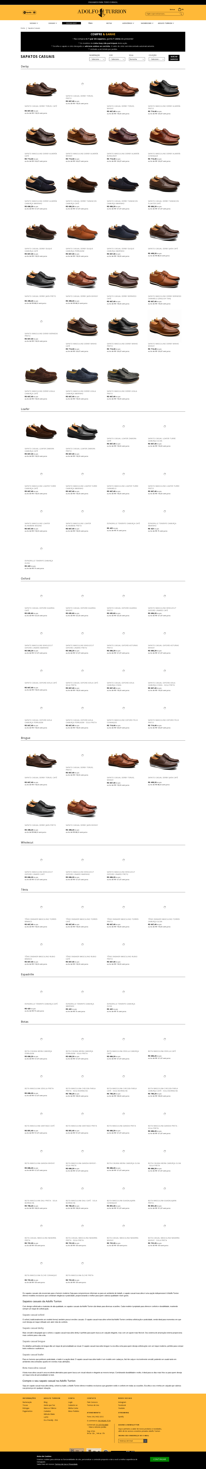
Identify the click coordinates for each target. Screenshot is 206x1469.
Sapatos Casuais (34, 28)
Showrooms (146, 23)
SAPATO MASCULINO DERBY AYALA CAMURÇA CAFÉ (40, 392)
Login (70, 1402)
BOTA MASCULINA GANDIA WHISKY (40, 1163)
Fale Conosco (92, 1402)
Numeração (27, 1402)
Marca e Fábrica (50, 1408)
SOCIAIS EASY (71, 23)
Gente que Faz (49, 1405)
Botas (109, 23)
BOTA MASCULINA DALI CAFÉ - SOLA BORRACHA (81, 1201)
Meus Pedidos (73, 1411)
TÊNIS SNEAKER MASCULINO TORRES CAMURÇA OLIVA (164, 920)
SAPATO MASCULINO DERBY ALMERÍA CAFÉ (41, 154)
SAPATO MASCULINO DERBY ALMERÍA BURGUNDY (123, 154)
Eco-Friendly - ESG (51, 1420)
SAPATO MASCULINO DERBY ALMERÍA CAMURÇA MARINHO (41, 202)
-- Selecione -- (95, 59)
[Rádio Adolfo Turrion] (29, 12)
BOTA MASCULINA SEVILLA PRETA (39, 1088)
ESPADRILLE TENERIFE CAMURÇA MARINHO (162, 524)
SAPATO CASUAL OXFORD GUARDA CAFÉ (39, 609)
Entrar (172, 9)
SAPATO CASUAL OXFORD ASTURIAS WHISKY (163, 646)
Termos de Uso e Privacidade (66, 1464)
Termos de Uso (93, 1405)
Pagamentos (27, 1411)
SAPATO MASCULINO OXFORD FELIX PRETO (163, 721)
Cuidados (47, 1411)
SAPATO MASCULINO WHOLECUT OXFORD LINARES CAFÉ (162, 609)
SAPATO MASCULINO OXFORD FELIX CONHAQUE (122, 721)
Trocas (25, 1405)
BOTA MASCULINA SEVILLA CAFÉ (162, 1051)
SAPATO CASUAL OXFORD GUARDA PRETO (122, 609)
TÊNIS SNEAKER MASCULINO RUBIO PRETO (122, 957)
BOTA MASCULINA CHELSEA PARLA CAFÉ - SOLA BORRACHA (122, 1089)
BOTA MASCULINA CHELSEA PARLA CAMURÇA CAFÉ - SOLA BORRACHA (163, 1089)
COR (111, 55)
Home (23, 28)
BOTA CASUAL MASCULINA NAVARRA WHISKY (122, 1239)
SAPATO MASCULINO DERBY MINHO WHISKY (163, 345)
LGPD (46, 1417)
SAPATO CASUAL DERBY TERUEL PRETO (79, 97)
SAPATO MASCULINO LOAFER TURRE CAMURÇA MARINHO (81, 487)
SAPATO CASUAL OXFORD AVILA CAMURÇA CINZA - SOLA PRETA (161, 684)
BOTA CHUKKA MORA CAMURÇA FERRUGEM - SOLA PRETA (79, 1052)
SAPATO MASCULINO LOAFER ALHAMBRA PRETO (78, 524)
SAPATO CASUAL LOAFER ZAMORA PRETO (80, 449)
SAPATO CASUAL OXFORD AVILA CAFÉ (41, 683)
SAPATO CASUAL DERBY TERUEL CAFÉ (41, 106)
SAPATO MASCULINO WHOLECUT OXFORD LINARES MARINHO (39, 646)
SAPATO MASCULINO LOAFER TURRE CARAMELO (122, 487)
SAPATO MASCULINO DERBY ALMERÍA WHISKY (82, 154)
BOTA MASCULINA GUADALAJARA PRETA (162, 1201)
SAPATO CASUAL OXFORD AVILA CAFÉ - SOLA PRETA (82, 684)
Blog (45, 1402)
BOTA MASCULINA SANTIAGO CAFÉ (40, 1126)
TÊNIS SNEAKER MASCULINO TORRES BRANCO (40, 920)
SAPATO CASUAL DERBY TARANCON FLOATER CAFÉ (163, 202)
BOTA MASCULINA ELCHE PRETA (79, 1275)
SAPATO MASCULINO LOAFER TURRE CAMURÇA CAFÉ (40, 487)
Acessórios (127, 23)
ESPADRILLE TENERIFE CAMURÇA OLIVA (39, 562)
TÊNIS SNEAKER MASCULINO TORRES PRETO (123, 920)
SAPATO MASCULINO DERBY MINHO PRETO (122, 345)
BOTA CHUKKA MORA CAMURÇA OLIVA (123, 1163)
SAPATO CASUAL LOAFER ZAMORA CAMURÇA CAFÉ (39, 449)
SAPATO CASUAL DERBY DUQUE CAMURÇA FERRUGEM (79, 249)
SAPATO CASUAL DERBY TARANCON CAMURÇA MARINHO (122, 202)
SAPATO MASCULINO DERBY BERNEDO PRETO (41, 334)
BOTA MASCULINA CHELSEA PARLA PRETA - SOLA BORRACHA (81, 1089)
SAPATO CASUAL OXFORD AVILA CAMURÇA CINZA (120, 684)
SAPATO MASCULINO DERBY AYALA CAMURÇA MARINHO (81, 392)
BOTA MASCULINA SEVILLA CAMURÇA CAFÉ (123, 1052)
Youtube (121, 1408)
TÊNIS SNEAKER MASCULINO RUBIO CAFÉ (81, 957)
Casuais (52, 23)
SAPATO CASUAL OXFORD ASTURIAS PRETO (122, 646)
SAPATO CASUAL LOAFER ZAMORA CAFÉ (121, 439)
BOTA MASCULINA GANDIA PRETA (121, 1126)
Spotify (121, 1416)
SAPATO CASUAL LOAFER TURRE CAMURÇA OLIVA (162, 439)
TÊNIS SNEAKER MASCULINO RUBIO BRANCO (40, 957)
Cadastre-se (72, 1405)
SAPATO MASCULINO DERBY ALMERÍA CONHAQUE (164, 154)
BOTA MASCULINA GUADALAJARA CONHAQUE (121, 1201)
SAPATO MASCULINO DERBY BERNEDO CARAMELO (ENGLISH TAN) (164, 297)
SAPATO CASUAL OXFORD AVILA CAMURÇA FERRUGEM (38, 721)
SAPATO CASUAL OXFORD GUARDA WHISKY (81, 609)
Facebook (122, 1405)
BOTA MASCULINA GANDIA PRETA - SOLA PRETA (163, 1127)
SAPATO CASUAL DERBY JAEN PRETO (40, 296)
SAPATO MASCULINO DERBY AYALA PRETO (122, 392)
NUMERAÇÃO (94, 55)
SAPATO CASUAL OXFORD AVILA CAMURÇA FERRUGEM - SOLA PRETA (81, 721)
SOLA (131, 55)
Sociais (33, 23)
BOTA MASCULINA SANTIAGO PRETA (81, 1126)
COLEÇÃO (153, 55)
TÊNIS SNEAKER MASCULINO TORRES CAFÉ (82, 920)
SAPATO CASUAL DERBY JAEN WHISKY (82, 296)
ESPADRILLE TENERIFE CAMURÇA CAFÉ (123, 523)
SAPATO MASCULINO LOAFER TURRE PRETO (163, 487)
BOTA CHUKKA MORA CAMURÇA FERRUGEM (38, 1052)
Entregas (26, 1408)
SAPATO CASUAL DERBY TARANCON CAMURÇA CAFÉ (81, 202)
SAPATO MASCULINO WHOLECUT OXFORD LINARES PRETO (80, 646)
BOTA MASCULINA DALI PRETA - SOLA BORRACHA (41, 1201)
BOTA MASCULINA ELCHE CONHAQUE (41, 1275)
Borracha (133, 59)
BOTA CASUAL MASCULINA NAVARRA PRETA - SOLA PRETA (81, 1239)
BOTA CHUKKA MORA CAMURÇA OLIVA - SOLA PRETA (164, 1164)
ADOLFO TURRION (102, 12)
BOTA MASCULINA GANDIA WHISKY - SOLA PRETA (81, 1164)
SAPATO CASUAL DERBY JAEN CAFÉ (163, 248)
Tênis (90, 23)
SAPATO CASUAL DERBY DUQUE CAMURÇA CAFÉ (38, 249)
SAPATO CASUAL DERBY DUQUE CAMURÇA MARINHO (120, 249)
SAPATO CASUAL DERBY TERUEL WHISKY (120, 107)
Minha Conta (73, 1408)
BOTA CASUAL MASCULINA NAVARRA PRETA (40, 1239)
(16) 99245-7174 (104, 1421)
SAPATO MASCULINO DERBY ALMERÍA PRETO (164, 107)
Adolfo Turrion (165, 23)
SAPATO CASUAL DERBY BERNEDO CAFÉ (121, 297)
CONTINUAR (159, 1459)
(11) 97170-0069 (102, 1425)
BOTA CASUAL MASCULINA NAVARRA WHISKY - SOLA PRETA (164, 1239)
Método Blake (49, 1414)
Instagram (122, 1402)
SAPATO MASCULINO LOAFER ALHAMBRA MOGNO (37, 524)
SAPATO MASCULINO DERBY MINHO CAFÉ (81, 345)
